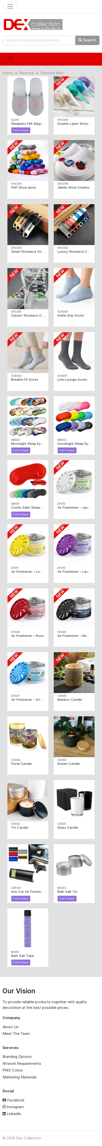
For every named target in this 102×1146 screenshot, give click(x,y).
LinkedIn (13, 1113)
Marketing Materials (19, 1077)
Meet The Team (16, 1033)
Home (7, 73)
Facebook (15, 1100)
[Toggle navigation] (10, 6)
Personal (26, 73)
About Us (10, 1026)
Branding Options (17, 1056)
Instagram (15, 1106)
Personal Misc (52, 73)
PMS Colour (12, 1070)
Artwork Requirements (21, 1063)
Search (89, 40)
